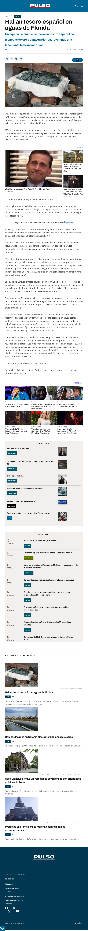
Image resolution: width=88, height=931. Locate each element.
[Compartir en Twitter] (12, 58)
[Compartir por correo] (21, 58)
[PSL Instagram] (14, 908)
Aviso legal (79, 923)
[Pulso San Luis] (40, 6)
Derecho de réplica (12, 888)
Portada (7, 16)
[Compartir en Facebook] (7, 58)
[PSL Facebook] (6, 908)
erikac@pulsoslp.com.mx (14, 896)
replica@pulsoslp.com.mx (14, 900)
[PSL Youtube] (17, 911)
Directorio (9, 884)
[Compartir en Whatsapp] (16, 58)
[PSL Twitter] (9, 911)
